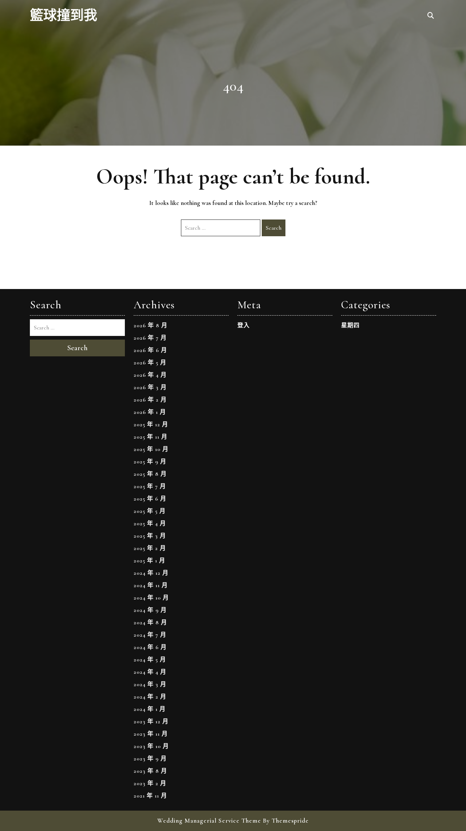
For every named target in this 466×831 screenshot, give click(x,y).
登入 (243, 325)
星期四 (350, 325)
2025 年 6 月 (150, 498)
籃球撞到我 (63, 16)
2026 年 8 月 (150, 325)
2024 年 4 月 (150, 672)
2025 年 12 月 (151, 424)
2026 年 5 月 (150, 362)
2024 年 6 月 (150, 647)
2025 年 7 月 (150, 486)
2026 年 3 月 (150, 387)
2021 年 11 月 (150, 795)
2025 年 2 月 (150, 548)
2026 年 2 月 (150, 399)
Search (273, 228)
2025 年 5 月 (150, 511)
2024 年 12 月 (151, 573)
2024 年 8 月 (150, 622)
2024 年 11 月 (151, 585)
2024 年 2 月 (150, 696)
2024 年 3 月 (150, 684)
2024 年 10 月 (151, 597)
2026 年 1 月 (150, 412)
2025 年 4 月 (150, 523)
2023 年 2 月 (150, 783)
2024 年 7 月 (150, 634)
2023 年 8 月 (150, 771)
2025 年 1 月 (149, 560)
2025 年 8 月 (150, 474)
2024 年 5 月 (150, 659)
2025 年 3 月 (150, 535)
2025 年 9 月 (150, 461)
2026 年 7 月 (150, 337)
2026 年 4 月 (150, 375)
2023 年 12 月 (151, 721)
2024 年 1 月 (150, 709)
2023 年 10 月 (151, 746)
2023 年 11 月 (151, 733)
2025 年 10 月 (151, 449)
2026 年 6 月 (150, 350)
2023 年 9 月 (150, 758)
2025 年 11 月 (150, 436)
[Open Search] (430, 16)
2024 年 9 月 (150, 610)
